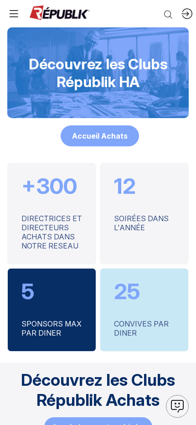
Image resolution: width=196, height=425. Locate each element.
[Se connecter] (187, 14)
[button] (100, 135)
